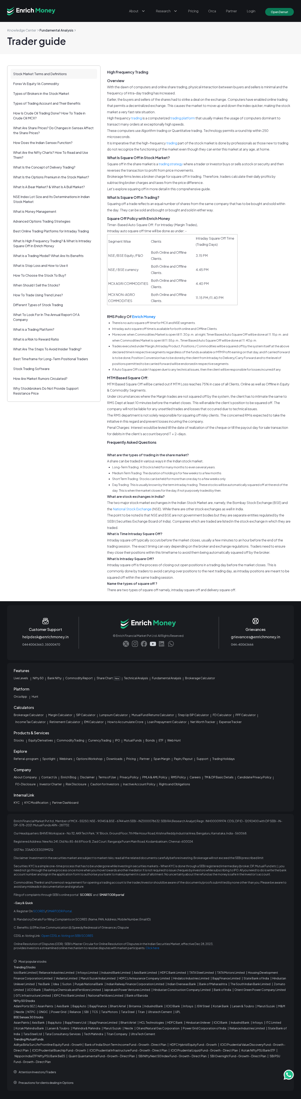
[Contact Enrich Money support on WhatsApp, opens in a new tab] (170, 643)
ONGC (43, 1012)
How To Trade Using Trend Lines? (38, 295)
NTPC (31, 1012)
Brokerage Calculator (200, 678)
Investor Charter (51, 784)
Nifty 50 (38, 678)
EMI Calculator (94, 722)
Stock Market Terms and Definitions (40, 74)
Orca (212, 11)
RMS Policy (178, 777)
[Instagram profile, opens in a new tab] (134, 643)
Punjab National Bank (89, 984)
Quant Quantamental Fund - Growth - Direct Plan (102, 1056)
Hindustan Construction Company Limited (181, 989)
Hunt (35, 696)
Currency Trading (99, 740)
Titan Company (117, 1034)
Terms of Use (107, 777)
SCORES (39, 911)
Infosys (188, 1006)
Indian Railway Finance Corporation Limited (135, 984)
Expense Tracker (230, 722)
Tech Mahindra (93, 1034)
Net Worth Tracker (202, 722)
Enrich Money (143, 316)
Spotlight (48, 759)
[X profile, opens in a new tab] (125, 643)
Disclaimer (87, 777)
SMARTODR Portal (59, 911)
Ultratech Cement (160, 1012)
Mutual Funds (133, 740)
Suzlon (66, 984)
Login (251, 11)
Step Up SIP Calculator (193, 715)
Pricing (193, 11)
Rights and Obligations (174, 784)
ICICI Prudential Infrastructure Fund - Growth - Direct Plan (128, 1050)
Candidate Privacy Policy (254, 777)
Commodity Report (79, 678)
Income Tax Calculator (30, 722)
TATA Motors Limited (231, 972)
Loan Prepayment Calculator (167, 722)
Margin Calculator (60, 715)
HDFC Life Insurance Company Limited (144, 978)
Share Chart (108, 678)
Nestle (20, 1012)
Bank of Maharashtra (213, 984)
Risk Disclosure (76, 784)
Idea (56, 984)
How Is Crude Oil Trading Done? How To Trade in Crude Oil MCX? (49, 115)
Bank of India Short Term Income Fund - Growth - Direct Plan (125, 1044)
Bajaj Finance (98, 1006)
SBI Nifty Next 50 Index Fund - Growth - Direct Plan (172, 1056)
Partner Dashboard (65, 802)
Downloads (114, 759)
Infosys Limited (88, 972)
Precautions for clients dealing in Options (46, 1082)
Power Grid (58, 1012)
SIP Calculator (85, 715)
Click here (152, 948)
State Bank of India (256, 978)
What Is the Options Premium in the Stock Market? (51, 177)
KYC (17, 802)
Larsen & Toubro (243, 1006)
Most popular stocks (32, 961)
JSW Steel (203, 1006)
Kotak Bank (221, 1006)
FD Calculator (222, 715)
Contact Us (49, 777)
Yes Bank (44, 984)
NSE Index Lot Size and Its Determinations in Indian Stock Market (51, 199)
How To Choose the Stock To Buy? (39, 275)
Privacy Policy (129, 777)
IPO (117, 740)
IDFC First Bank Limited (69, 995)
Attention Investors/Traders (37, 1072)
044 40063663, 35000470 (41, 644)
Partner (231, 11)
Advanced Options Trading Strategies (41, 221)
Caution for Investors (104, 784)
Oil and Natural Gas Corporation (158, 1028)
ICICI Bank (173, 1006)
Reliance (75, 1012)
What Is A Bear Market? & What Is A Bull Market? (49, 187)
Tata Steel (128, 1012)
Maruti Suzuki (266, 1006)
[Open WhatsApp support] (288, 1074)
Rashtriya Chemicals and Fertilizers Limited (72, 989)
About (133, 11)
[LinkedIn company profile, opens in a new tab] (161, 643)
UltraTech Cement (143, 1034)
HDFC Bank (175, 1022)
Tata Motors (109, 1012)
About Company (25, 777)
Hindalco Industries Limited (191, 978)
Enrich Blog (68, 777)
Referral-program (26, 759)
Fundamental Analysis (166, 678)
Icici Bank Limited (25, 972)
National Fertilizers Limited (105, 995)
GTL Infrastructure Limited (33, 995)
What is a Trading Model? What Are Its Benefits (48, 256)
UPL (177, 1012)
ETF (161, 740)
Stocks (19, 740)
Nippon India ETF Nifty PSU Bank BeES (40, 1056)
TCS (95, 1012)
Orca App (20, 696)
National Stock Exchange (132, 509)
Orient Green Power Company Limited (260, 989)
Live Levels (21, 678)
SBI (86, 1012)
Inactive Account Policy (139, 784)
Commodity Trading (70, 740)
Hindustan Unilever (198, 1022)
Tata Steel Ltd (32, 1034)
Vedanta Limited (66, 978)
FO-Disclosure (25, 784)
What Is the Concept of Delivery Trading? (44, 167)
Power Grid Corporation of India (204, 1028)
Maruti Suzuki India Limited (98, 978)
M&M (281, 1006)
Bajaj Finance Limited (226, 978)
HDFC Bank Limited (173, 972)
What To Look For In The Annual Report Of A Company (46, 317)
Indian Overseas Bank (181, 984)
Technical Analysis (136, 678)
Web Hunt (174, 740)
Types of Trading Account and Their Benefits (46, 103)
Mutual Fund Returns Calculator (153, 715)
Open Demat (279, 12)
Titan (141, 1012)
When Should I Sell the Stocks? (36, 285)
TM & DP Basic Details (219, 777)
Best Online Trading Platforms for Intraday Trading (51, 231)
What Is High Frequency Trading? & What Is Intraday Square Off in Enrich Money (52, 243)
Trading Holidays (223, 759)
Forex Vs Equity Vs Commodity (36, 83)
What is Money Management (34, 211)
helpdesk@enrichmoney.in (45, 636)
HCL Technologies (151, 1022)
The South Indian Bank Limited (250, 984)
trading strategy (171, 164)
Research (163, 11)
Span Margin (162, 759)
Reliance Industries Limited (56, 972)
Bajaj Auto (79, 1006)
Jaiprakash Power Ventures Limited (127, 989)
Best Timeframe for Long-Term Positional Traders (50, 359)
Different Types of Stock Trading (38, 305)
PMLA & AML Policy (154, 777)
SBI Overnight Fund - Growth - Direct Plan (238, 1056)
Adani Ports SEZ (24, 1006)
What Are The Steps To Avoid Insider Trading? (47, 349)
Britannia (135, 1006)
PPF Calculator (245, 715)
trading (136, 118)
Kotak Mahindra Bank (30, 1028)
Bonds (150, 740)
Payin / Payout (183, 759)
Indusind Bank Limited (115, 972)
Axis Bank (63, 1006)
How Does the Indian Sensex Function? (42, 142)
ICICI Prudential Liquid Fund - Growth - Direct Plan (204, 1050)
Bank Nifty (54, 678)
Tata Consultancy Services (63, 1034)
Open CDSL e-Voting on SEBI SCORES (67, 935)
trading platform (182, 118)
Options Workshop (89, 759)
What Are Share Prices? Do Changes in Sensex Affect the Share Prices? (53, 130)
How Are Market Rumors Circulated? (40, 378)
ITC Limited (273, 1022)
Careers (195, 777)
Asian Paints (45, 1006)
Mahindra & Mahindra (86, 1028)
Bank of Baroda (137, 995)
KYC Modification (36, 802)
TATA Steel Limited (201, 972)
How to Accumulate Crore (125, 722)
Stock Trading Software (31, 369)
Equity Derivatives (40, 740)
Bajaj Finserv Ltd (75, 1022)
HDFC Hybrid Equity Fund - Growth (193, 1044)
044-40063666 (242, 644)
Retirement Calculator (65, 722)
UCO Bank (34, 989)
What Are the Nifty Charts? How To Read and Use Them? (50, 155)
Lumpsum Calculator (113, 715)
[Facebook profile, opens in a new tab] (143, 643)
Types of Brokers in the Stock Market (41, 93)
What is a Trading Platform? (33, 329)
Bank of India (222, 989)
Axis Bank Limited (145, 972)
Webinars (65, 759)
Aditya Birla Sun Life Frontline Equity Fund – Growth (48, 1044)
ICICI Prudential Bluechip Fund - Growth (59, 1050)
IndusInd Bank (153, 1006)
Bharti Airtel (118, 1006)
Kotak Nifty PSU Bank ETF (258, 1050)
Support (202, 759)
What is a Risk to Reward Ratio (36, 339)
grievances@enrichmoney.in (255, 636)
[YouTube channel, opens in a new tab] (152, 643)
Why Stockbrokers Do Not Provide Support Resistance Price (46, 390)
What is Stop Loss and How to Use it (40, 265)
